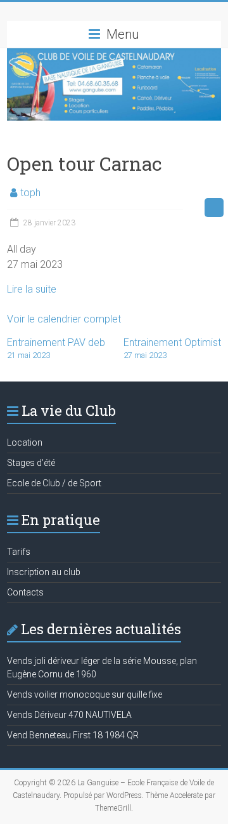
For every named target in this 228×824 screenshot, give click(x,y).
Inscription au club (43, 572)
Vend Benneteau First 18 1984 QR (73, 735)
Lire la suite (31, 289)
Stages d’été (31, 463)
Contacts (25, 592)
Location (24, 442)
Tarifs (18, 552)
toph (30, 193)
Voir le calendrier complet (64, 319)
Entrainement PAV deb (56, 348)
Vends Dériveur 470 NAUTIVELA (69, 715)
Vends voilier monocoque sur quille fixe (84, 694)
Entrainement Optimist (172, 348)
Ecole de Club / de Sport (54, 483)
